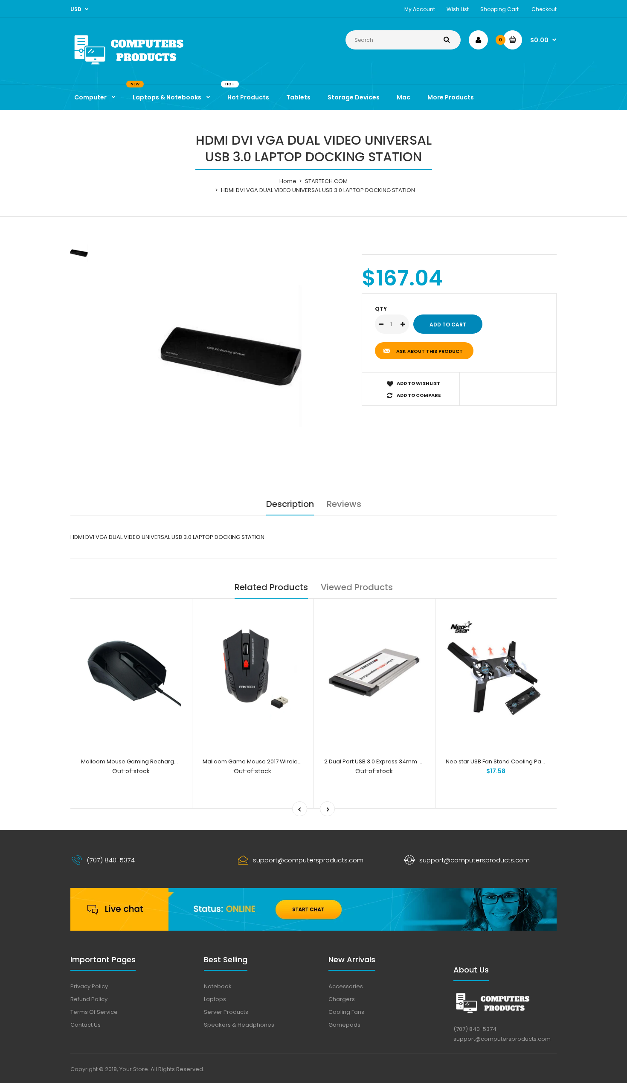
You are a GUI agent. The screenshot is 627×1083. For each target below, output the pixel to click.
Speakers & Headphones (239, 1025)
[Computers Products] (147, 66)
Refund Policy (88, 999)
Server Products (226, 1012)
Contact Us (85, 1025)
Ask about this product (429, 351)
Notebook (218, 986)
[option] (231, 356)
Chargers (341, 999)
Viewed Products (357, 587)
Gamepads (344, 1025)
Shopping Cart (499, 9)
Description (290, 504)
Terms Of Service (94, 1012)
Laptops (215, 999)
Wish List (458, 9)
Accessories (345, 986)
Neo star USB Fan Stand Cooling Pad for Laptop (510, 761)
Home (287, 181)
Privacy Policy (89, 986)
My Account (419, 9)
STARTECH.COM (326, 181)
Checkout (544, 9)
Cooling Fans (346, 1012)
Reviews (344, 504)
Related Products (271, 587)
